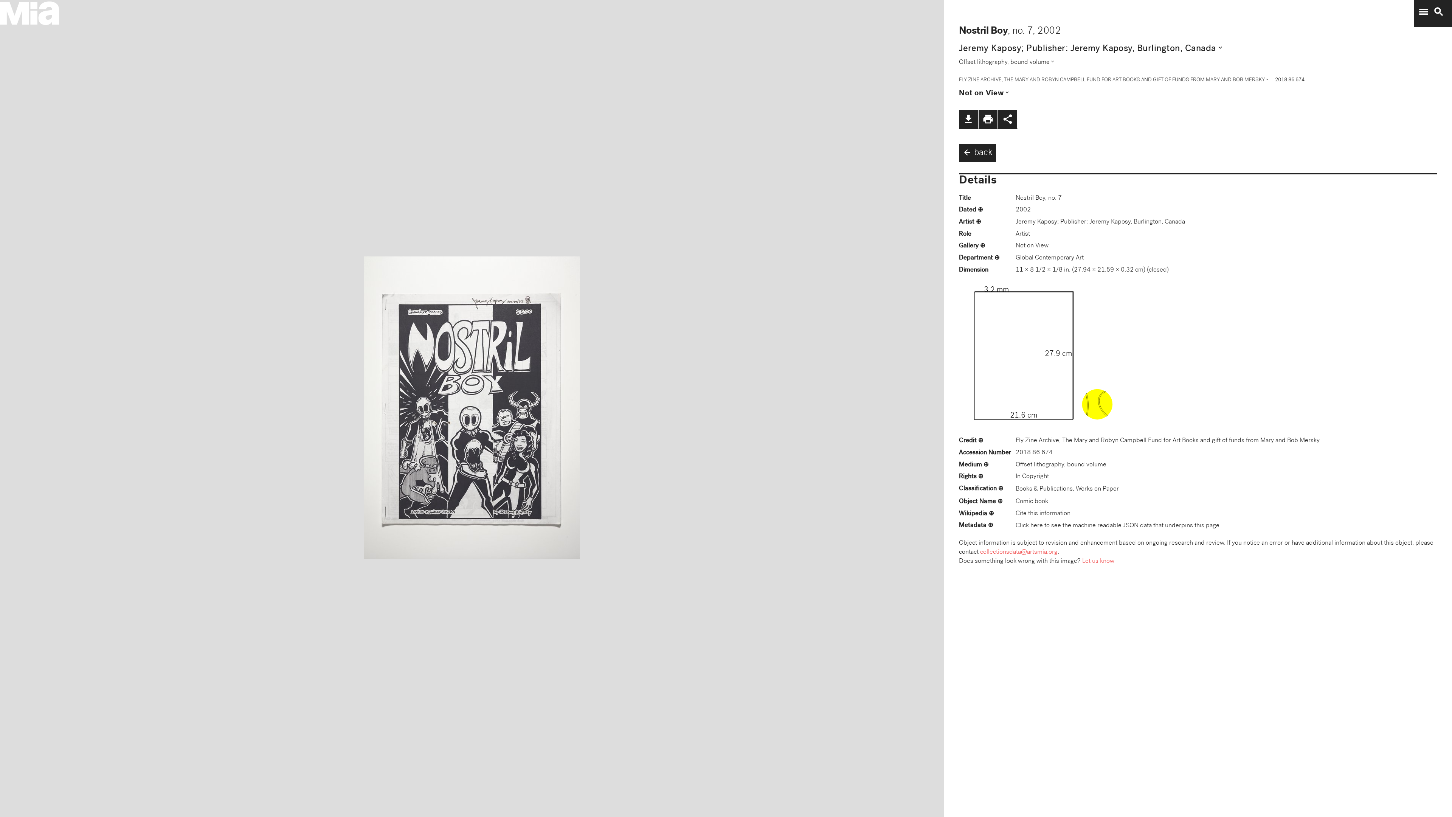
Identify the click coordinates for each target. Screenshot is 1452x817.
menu (1423, 11)
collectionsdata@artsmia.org (1019, 552)
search (1438, 11)
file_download (968, 119)
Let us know (1098, 561)
